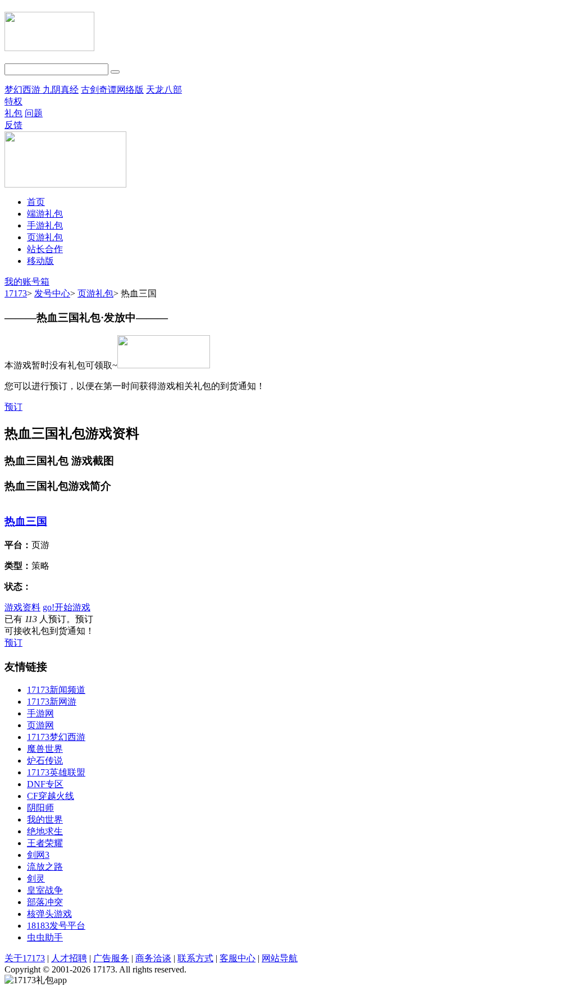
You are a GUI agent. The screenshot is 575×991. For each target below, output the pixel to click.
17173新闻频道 (56, 690)
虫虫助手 (45, 937)
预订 (13, 407)
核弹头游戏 (49, 914)
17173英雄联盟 (56, 772)
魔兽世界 (45, 748)
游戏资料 (22, 607)
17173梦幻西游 (56, 737)
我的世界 (45, 819)
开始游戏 (66, 607)
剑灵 (36, 878)
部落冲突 (45, 902)
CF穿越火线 (50, 796)
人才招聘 (69, 958)
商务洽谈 (153, 958)
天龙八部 (164, 89)
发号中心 (52, 293)
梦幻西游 (23, 89)
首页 (36, 202)
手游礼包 (45, 225)
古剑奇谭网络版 (112, 89)
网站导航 (280, 958)
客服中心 (237, 958)
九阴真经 (61, 89)
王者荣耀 (45, 843)
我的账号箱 (26, 281)
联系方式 (195, 958)
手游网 (40, 713)
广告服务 (111, 958)
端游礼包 (45, 213)
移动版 (40, 261)
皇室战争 (45, 890)
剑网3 (38, 855)
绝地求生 (45, 831)
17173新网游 (51, 701)
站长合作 (45, 249)
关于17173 (24, 958)
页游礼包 (45, 237)
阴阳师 (40, 807)
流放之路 (45, 866)
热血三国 (25, 521)
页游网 (40, 725)
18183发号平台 (56, 925)
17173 (15, 293)
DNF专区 (45, 784)
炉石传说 (45, 760)
